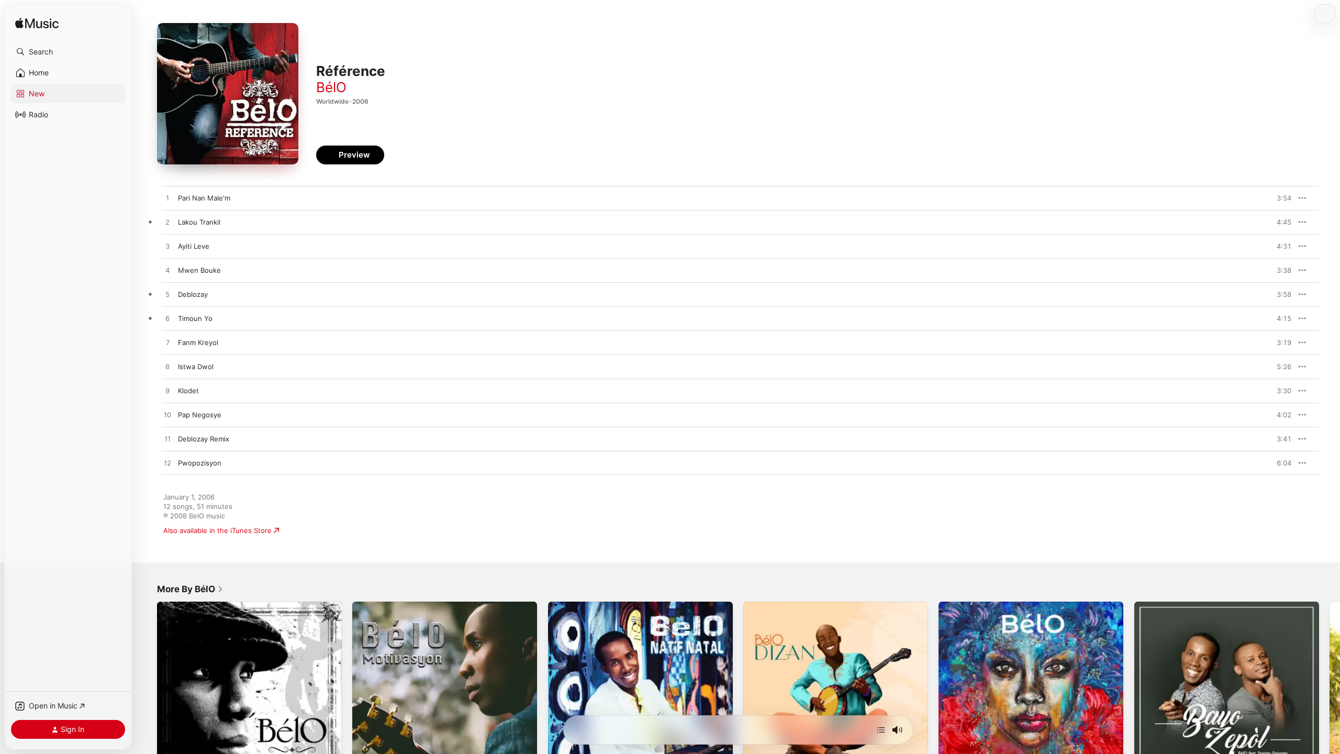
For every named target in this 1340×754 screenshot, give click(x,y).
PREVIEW (1279, 198)
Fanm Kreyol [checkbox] (198, 342)
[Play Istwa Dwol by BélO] (167, 367)
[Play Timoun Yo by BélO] (167, 319)
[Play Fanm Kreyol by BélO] (167, 343)
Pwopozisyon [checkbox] (199, 463)
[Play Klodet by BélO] (167, 391)
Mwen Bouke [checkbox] (199, 270)
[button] (68, 52)
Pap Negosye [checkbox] (199, 415)
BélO (331, 87)
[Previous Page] (146, 694)
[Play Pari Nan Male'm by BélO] (167, 198)
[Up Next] (881, 730)
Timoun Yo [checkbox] (195, 318)
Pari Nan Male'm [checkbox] (204, 198)
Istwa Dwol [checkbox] (196, 366)
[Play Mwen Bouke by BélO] (167, 270)
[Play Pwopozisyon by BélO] (167, 463)
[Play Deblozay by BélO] (167, 295)
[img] (37, 24)
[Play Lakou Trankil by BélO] (167, 222)
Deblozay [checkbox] (193, 294)
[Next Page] (1329, 694)
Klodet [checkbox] (188, 390)
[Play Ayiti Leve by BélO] (167, 246)
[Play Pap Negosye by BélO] (167, 415)
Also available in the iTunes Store (217, 530)
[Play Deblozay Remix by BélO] (167, 439)
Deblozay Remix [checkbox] (203, 439)
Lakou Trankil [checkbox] (199, 222)
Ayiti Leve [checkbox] (193, 246)
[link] (190, 589)
